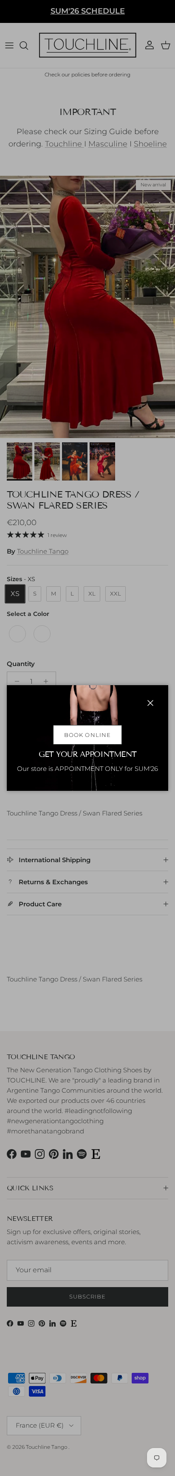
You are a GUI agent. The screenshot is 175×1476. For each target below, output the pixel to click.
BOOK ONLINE (87, 734)
